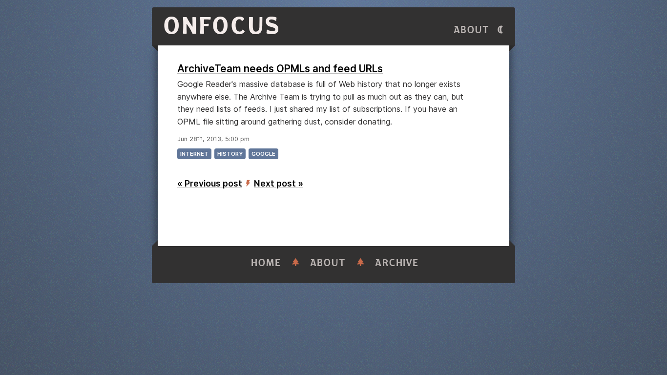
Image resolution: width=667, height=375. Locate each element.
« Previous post (209, 183)
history (230, 153)
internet (194, 153)
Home (266, 263)
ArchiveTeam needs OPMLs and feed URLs (280, 68)
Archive (397, 263)
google (263, 153)
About (472, 30)
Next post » (278, 183)
